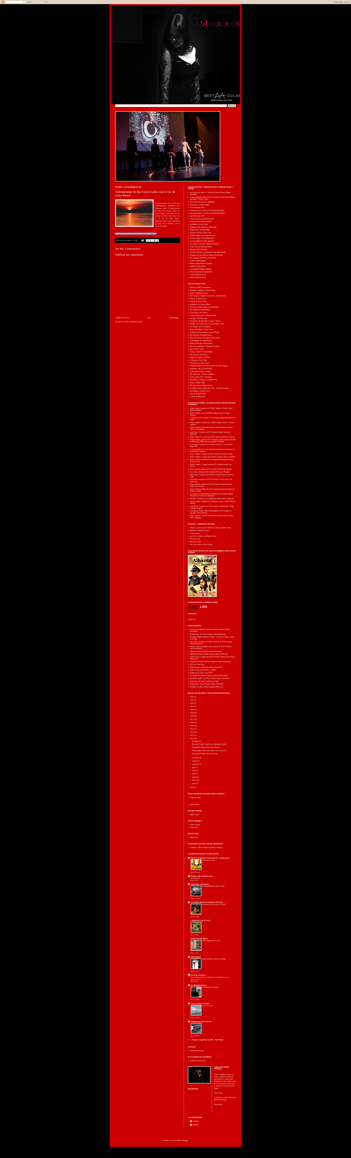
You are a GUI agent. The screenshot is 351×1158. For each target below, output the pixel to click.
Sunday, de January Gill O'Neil (200, 357)
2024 (192, 697)
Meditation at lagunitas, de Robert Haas (202, 290)
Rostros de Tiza (195, 539)
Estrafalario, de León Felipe (199, 224)
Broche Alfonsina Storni (198, 277)
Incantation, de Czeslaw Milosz (200, 304)
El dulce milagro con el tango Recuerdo (202, 235)
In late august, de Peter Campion (200, 371)
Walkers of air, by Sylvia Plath (200, 230)
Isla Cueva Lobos (195, 542)
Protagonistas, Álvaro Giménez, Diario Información (206, 684)
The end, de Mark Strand (198, 394)
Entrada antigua (174, 318)
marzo (194, 777)
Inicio (149, 318)
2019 (192, 713)
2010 (192, 787)
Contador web (192, 619)
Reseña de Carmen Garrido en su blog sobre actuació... (209, 744)
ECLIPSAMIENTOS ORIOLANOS (213, 886)
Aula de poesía (194, 533)
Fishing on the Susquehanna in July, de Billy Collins (207, 324)
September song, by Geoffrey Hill (201, 369)
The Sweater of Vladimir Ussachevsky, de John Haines (208, 296)
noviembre (195, 758)
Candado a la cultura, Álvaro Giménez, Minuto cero (206, 687)
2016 (192, 722)
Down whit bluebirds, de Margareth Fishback (205, 346)
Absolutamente (195, 878)
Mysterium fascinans (208, 860)
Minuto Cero (194, 837)
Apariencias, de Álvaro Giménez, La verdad (204, 681)
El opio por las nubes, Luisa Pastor (201, 673)
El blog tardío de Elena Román (201, 876)
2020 (192, 710)
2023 (192, 700)
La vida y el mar (207, 1005)
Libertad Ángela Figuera (198, 261)
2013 (192, 732)
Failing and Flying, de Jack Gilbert (201, 343)
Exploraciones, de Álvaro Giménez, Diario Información (208, 634)
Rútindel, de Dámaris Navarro (199, 530)
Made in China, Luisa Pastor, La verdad (203, 670)
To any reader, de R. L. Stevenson (201, 377)
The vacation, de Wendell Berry (200, 310)
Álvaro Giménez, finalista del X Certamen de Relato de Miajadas (211, 469)
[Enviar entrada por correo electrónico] (142, 240)
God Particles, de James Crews (200, 391)
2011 (192, 738)
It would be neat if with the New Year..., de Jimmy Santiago (209, 388)
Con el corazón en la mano (200, 1003)
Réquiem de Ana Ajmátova (198, 249)
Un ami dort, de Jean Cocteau (199, 363)
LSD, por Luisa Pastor (197, 664)
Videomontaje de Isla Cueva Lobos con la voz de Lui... (209, 751)
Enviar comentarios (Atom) (133, 322)
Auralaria (196, 1121)
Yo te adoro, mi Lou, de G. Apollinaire (202, 202)
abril (194, 774)
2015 (192, 726)
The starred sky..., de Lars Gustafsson (202, 374)
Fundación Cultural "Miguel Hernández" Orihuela (206, 847)
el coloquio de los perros (198, 1061)
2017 (192, 719)
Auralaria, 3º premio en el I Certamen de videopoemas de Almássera (212, 498)
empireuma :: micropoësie (200, 884)
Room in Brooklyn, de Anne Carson (201, 329)
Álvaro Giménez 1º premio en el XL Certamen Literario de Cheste (211, 454)
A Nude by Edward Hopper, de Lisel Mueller (204, 332)
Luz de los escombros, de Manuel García (203, 536)
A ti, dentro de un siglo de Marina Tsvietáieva (204, 244)
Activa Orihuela (195, 825)
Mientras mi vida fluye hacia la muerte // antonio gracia (210, 858)
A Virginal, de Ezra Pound (198, 360)
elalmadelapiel (196, 957)
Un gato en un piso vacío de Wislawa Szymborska (206, 255)
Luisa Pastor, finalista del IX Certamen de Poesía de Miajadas (210, 472)
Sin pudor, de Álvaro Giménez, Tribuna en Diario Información (210, 662)
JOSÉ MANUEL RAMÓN (210, 987)
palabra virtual (194, 814)
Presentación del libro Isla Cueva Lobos (205, 754)
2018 (192, 716)
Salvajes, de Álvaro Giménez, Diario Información (206, 651)
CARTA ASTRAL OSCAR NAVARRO (214, 959)
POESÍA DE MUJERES (199, 939)
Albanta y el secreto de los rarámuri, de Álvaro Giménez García (210, 528)
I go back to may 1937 (197, 216)
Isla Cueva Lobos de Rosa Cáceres (201, 544)
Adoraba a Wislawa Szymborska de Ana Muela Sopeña (208, 252)
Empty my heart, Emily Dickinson (201, 221)
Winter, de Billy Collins (197, 383)
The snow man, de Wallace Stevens (201, 385)
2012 (192, 735)
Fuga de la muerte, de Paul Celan (200, 233)
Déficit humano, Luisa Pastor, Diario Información (206, 667)
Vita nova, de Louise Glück (199, 355)
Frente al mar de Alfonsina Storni (200, 247)
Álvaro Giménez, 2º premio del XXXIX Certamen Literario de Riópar (212, 457)
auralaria (195, 1125)
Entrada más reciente (122, 318)
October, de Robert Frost (198, 299)
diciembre (195, 741)
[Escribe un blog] (149, 240)
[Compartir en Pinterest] (157, 240)
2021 (192, 706)
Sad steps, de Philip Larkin (198, 318)
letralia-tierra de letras (197, 1051)
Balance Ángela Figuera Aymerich (201, 263)
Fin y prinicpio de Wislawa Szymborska (203, 258)
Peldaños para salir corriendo (201, 1022)
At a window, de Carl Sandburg (200, 327)
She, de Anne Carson (197, 349)
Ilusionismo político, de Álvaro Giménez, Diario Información (210, 678)
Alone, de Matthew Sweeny (199, 293)
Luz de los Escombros (198, 975)
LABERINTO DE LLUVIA (200, 921)
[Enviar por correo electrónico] (147, 240)
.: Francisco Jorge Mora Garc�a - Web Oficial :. (207, 1040)
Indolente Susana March (198, 266)
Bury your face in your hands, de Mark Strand (205, 338)
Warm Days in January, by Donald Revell (203, 380)
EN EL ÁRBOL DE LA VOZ (211, 941)
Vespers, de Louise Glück (198, 301)
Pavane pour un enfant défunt (199, 205)
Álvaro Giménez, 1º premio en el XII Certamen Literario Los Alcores (212, 437)
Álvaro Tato (194, 827)
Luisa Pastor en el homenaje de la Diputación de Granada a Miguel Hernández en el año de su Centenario (211, 495)
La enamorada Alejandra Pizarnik (200, 269)
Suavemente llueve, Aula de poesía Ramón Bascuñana (207, 213)
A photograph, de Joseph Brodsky (201, 341)
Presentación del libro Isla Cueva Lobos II (205, 747)
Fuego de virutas (195, 797)
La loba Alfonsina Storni (198, 275)
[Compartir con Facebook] (155, 240)
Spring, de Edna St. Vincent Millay (201, 352)
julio (194, 767)
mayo (194, 771)
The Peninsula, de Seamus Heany (201, 335)
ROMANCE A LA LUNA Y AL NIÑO (214, 904)
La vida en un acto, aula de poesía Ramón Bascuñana (207, 210)
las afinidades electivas (198, 985)
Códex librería (194, 804)
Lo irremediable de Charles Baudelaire (202, 241)
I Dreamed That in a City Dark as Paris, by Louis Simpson (209, 366)
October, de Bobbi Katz (197, 397)
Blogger (185, 1140)
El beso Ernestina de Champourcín (201, 272)
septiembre (196, 764)
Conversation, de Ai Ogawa (199, 313)
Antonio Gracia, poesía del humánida (202, 219)
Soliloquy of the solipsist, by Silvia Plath (203, 227)
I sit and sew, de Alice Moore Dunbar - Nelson (205, 321)
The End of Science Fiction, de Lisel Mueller (204, 307)
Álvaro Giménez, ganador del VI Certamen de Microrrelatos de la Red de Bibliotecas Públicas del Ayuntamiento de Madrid (212, 441)
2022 (192, 703)
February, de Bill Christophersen (200, 287)
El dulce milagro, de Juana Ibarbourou (202, 238)
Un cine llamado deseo (197, 207)
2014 (192, 729)
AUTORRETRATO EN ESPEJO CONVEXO (207, 902)
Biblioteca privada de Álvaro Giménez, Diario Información (209, 654)
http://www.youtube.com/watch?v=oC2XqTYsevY (136, 234)
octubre (194, 761)
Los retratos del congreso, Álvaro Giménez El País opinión (209, 676)
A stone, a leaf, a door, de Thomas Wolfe (203, 315)
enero (194, 783)
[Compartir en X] (152, 240)
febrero (194, 780)
